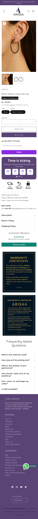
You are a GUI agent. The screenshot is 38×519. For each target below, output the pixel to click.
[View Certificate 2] (19, 315)
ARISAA (8, 508)
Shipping (12, 105)
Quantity (4, 118)
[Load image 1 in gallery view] (7, 79)
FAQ (6, 455)
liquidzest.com (21, 508)
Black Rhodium (17, 112)
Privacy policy (9, 511)
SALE (7, 439)
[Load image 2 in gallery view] (19, 79)
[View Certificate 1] (19, 272)
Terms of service (19, 511)
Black (6, 112)
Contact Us (9, 468)
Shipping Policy (11, 463)
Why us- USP (10, 470)
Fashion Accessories (13, 434)
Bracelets (9, 429)
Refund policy (32, 508)
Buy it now (19, 135)
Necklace (9, 424)
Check (19, 152)
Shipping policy (30, 511)
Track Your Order (12, 444)
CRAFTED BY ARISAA (12, 432)
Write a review (19, 245)
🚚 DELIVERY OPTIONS (11, 141)
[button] (4, 11)
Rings (7, 427)
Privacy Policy (11, 460)
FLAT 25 (20, 176)
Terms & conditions (13, 458)
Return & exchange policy (15, 465)
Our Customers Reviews (15, 473)
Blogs (7, 475)
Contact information (20, 514)
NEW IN (8, 419)
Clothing (9, 437)
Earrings (8, 421)
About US (9, 442)
